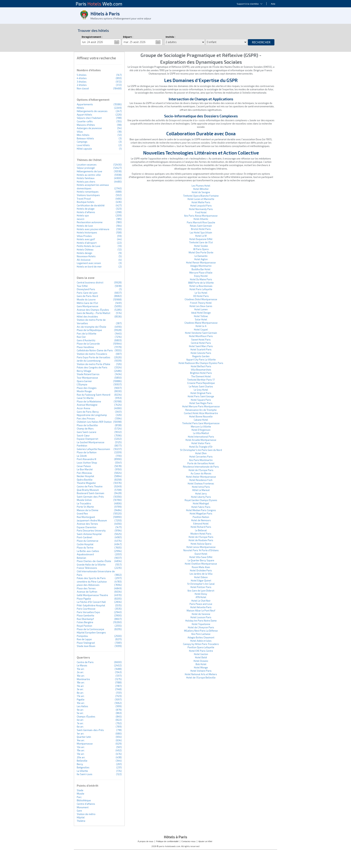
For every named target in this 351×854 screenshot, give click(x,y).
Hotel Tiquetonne (201, 624)
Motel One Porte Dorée (201, 252)
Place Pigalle (84, 598)
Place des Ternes (86, 588)
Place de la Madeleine (89, 401)
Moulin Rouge (84, 391)
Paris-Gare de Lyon (87, 292)
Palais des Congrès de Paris (92, 367)
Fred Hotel (201, 212)
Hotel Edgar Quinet (201, 580)
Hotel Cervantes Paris (201, 456)
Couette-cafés (85, 121)
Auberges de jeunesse (89, 128)
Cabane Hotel (201, 419)
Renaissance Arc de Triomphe (201, 409)
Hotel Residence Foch (200, 480)
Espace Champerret (87, 438)
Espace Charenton (86, 527)
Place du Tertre (85, 547)
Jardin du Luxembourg (89, 360)
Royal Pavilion (84, 625)
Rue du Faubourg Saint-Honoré (93, 394)
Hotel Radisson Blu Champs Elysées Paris (201, 363)
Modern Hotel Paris (200, 533)
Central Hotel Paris (201, 342)
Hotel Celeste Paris (201, 352)
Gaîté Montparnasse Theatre (92, 595)
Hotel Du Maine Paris (201, 279)
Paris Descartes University (91, 530)
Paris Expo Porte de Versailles (93, 357)
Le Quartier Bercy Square (201, 560)
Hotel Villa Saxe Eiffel (200, 557)
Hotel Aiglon (201, 259)
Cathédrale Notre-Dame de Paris (95, 350)
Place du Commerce (87, 540)
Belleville (82, 760)
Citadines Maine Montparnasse (201, 322)
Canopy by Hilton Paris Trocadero (201, 644)
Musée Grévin (84, 499)
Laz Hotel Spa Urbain (201, 232)
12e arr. (81, 747)
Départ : (128, 36)
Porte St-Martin (85, 506)
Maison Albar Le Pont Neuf (201, 610)
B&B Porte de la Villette (201, 282)
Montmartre (83, 679)
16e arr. (81, 675)
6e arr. (80, 726)
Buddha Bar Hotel (201, 269)
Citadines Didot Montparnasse (201, 299)
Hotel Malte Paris (201, 202)
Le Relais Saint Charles (201, 386)
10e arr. (81, 703)
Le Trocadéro (84, 503)
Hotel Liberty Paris (201, 496)
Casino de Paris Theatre (90, 486)
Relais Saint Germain (201, 225)
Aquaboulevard (85, 554)
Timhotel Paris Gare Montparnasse (201, 423)
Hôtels (80, 107)
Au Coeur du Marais (201, 473)
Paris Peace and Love (201, 603)
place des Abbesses (88, 584)
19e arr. (81, 750)
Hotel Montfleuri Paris (201, 336)
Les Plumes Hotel (201, 185)
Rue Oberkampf (85, 618)
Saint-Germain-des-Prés (90, 496)
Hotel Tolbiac (201, 316)
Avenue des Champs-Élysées (93, 309)
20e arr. (81, 757)
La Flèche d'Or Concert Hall (91, 601)
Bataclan (81, 557)
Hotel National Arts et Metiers (201, 674)
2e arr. (80, 672)
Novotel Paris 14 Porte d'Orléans (201, 550)
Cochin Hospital (85, 544)
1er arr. (80, 733)
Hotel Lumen (201, 309)
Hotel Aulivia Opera (201, 543)
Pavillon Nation (201, 517)
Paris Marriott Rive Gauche (201, 222)
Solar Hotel (201, 319)
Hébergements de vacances (92, 111)
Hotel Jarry (201, 493)
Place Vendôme (85, 347)
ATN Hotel (201, 597)
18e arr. (81, 682)
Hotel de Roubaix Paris (201, 540)
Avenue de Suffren (87, 591)
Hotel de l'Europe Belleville (201, 677)
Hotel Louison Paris (200, 617)
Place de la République (89, 330)
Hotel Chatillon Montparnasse (201, 563)
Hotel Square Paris (201, 399)
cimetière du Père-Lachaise (92, 581)
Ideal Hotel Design (201, 312)
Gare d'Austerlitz (86, 340)
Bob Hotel (201, 664)
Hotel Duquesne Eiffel (200, 239)
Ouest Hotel (201, 553)
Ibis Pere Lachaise (200, 633)
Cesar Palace (84, 466)
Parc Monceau (84, 472)
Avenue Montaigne (87, 404)
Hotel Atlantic (201, 218)
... (116, 42)
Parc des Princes (86, 418)
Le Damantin (201, 255)
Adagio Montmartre (201, 265)
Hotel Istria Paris (201, 486)
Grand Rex (82, 513)
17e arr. (80, 696)
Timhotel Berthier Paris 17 (201, 379)
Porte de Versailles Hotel (200, 463)
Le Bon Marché (85, 469)
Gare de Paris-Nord (87, 296)
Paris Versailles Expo (88, 612)
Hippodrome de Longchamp (92, 415)
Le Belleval (201, 530)
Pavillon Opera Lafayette (201, 647)
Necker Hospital (85, 476)
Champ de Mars (85, 428)
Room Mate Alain (201, 567)
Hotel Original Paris (200, 393)
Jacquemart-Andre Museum (92, 520)
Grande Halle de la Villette (91, 564)
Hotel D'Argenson (201, 429)
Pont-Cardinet (84, 537)
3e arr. (80, 689)
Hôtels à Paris (105, 13)
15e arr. (80, 668)
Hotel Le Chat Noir (201, 600)
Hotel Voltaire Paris (201, 670)
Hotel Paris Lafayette (201, 289)
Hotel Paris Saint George (201, 396)
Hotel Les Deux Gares (201, 306)
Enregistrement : (92, 36)
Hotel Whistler (201, 188)
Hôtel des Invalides (87, 316)
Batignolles (83, 767)
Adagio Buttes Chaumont (201, 637)
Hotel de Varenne (201, 614)
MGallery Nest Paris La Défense (201, 630)
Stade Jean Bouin (86, 646)
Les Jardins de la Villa (201, 573)
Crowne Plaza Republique (201, 383)
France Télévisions (87, 567)
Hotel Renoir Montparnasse (201, 262)
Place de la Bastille (87, 425)
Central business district (90, 282)
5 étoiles (81, 74)
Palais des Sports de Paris (91, 578)
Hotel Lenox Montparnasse (201, 547)
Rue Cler (81, 336)
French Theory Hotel (201, 302)
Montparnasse (85, 743)
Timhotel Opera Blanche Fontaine (201, 195)
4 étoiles (82, 78)
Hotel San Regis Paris (200, 403)
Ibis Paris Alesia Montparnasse (201, 215)
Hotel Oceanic (201, 660)
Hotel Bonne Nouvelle (201, 416)
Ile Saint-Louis (84, 774)
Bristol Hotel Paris (201, 229)
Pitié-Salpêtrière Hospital (91, 605)
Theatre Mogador (86, 482)
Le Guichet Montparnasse (90, 442)
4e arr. (80, 719)
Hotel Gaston (201, 654)
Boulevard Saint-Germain (90, 493)
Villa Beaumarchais (201, 369)
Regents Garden (201, 356)
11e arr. (80, 685)
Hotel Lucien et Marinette (201, 199)
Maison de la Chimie (87, 510)
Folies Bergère (85, 622)
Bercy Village (84, 370)
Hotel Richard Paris (201, 526)
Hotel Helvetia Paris (201, 607)
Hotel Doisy (201, 593)
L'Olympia (82, 384)
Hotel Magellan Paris (201, 513)
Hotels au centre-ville (89, 174)
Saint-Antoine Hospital (89, 534)
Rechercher (261, 42)
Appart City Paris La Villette (201, 359)
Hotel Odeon (201, 577)
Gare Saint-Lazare (86, 432)
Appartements (85, 104)
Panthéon (82, 445)
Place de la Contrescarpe (90, 629)
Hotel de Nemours (201, 520)
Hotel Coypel (201, 329)
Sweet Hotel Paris (201, 339)
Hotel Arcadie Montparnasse (201, 439)
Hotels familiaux (86, 178)
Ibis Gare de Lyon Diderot (201, 590)
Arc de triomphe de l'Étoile (91, 326)
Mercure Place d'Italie (200, 272)
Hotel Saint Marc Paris (201, 346)
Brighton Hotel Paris (201, 372)
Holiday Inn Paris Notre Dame (201, 620)
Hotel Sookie (201, 245)
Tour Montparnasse (87, 377)
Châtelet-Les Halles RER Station (94, 421)
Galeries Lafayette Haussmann (93, 449)
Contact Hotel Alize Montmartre (201, 413)
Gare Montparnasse (87, 306)
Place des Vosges (87, 387)
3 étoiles (81, 81)
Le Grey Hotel (201, 389)
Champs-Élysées (86, 716)
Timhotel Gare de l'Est (201, 242)
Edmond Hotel (201, 523)
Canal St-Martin (85, 398)
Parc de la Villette (86, 333)
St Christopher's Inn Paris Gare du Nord (201, 450)
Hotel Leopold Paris (201, 205)
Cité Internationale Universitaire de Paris (96, 573)
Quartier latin (84, 736)
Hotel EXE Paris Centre (201, 650)
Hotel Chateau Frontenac (201, 483)
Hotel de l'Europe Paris (201, 470)
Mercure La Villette (201, 426)
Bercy (80, 764)
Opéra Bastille (85, 479)
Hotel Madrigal (201, 503)
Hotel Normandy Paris (201, 209)
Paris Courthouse (86, 608)
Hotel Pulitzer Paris (200, 587)
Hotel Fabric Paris (200, 506)
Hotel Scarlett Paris (201, 349)
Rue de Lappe (84, 639)
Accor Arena (83, 408)
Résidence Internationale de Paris (201, 466)
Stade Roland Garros (88, 374)
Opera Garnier (84, 381)
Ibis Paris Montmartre (201, 460)
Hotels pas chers (86, 181)
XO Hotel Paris (201, 296)
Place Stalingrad (86, 642)
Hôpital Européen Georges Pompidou (91, 634)
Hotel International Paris (201, 436)
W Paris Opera (201, 249)
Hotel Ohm (201, 453)
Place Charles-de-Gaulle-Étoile (94, 561)
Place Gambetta (85, 615)
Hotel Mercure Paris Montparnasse (201, 406)
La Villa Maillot (201, 433)
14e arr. (81, 740)
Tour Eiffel (82, 285)
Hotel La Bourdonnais (200, 285)
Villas (80, 131)
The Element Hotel (201, 376)
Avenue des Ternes (87, 523)
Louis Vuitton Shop (87, 462)
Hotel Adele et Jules (201, 640)
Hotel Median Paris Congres (201, 510)
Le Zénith (82, 455)
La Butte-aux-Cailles (88, 551)
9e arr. (80, 709)
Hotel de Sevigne (201, 192)
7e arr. (80, 723)
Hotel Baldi (201, 657)
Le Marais (82, 665)
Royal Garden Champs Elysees (201, 500)
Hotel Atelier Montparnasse (201, 476)
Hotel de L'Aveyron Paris (201, 627)
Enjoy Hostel (201, 275)
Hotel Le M (201, 235)
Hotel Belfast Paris (201, 366)
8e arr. (80, 692)
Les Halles (82, 706)
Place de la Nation (87, 452)
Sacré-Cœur (83, 435)
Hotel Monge (201, 667)
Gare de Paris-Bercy (88, 411)
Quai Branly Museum (88, 489)
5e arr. (80, 713)
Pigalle (80, 699)
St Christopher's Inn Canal (201, 583)
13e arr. (80, 753)
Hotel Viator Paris (200, 443)
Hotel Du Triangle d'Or (201, 446)
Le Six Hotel (201, 292)
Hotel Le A (201, 326)
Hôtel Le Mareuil (201, 490)
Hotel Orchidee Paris (201, 570)
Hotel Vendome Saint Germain (201, 332)
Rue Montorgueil (86, 517)
